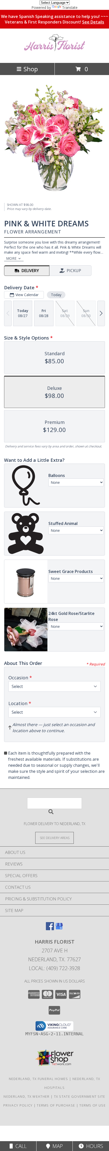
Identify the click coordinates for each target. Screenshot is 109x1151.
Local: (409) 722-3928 (54, 968)
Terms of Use (92, 1105)
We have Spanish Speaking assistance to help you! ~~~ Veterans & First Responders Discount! (54, 19)
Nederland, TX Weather (26, 1096)
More (11, 258)
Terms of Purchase (56, 1105)
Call (20, 1146)
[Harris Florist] (54, 55)
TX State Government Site (79, 1096)
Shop (31, 69)
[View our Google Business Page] (59, 928)
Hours (93, 1146)
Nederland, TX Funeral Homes (38, 1078)
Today (56, 294)
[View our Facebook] (50, 928)
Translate (70, 7)
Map (56, 1146)
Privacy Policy (17, 1105)
